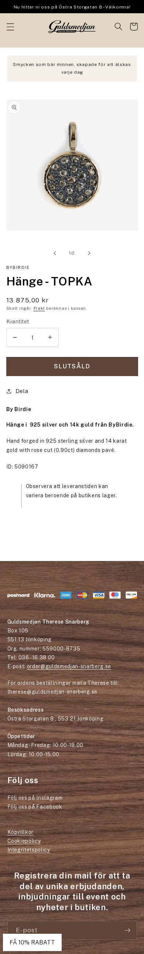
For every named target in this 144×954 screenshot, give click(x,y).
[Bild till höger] (89, 253)
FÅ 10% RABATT (32, 942)
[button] (10, 26)
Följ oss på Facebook (34, 807)
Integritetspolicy (28, 850)
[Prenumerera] (127, 930)
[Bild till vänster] (55, 253)
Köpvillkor (20, 832)
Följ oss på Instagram (35, 798)
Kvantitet (17, 321)
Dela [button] (22, 390)
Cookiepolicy (24, 841)
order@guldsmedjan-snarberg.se (69, 666)
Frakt (39, 308)
